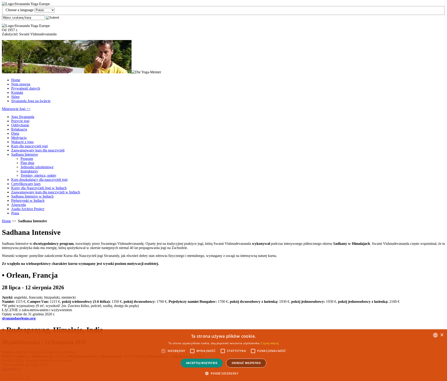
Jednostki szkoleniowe (37, 167)
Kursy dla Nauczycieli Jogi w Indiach (39, 188)
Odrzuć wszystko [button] (246, 363)
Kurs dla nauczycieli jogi (29, 146)
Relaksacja (19, 129)
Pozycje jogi (20, 121)
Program (26, 159)
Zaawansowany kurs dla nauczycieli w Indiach (45, 192)
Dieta (15, 133)
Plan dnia (27, 163)
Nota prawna (20, 84)
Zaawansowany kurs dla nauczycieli (37, 150)
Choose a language (20, 10)
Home (15, 80)
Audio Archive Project (27, 209)
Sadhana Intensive (24, 154)
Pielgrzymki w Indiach (27, 200)
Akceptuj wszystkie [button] (201, 363)
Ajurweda (18, 205)
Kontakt (17, 92)
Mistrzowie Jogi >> (16, 109)
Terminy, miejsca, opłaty (38, 175)
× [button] (442, 335)
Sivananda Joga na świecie (31, 101)
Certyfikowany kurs (26, 184)
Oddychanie (20, 125)
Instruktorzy (29, 171)
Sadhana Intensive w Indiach (32, 196)
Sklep (15, 97)
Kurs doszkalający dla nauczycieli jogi (39, 180)
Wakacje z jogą (22, 142)
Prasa (15, 213)
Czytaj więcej (270, 343)
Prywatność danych (25, 88)
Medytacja (19, 138)
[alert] (223, 355)
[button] (223, 373)
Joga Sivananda (22, 117)
